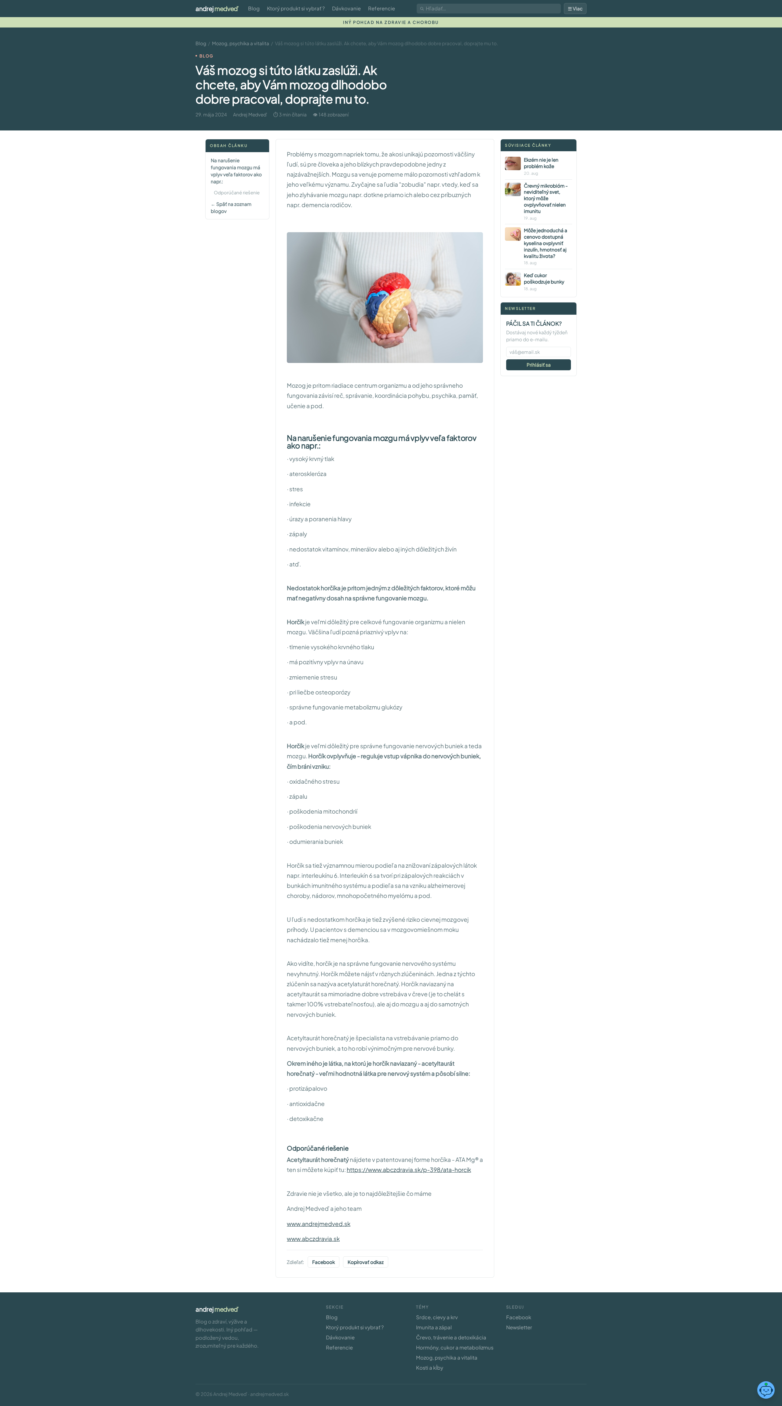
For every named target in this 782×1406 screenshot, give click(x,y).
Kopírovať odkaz (366, 1262)
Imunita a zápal (434, 1327)
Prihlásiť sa (539, 365)
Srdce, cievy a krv (437, 1317)
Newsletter (519, 1327)
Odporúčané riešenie (237, 192)
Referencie (381, 8)
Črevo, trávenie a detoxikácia (451, 1337)
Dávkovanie (346, 8)
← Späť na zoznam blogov (231, 207)
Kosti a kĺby (429, 1367)
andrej (217, 8)
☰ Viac (575, 8)
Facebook (323, 1262)
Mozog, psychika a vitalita (240, 43)
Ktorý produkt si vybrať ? (296, 8)
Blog (254, 8)
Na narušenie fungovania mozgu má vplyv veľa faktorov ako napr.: (236, 170)
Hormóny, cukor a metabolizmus (454, 1347)
